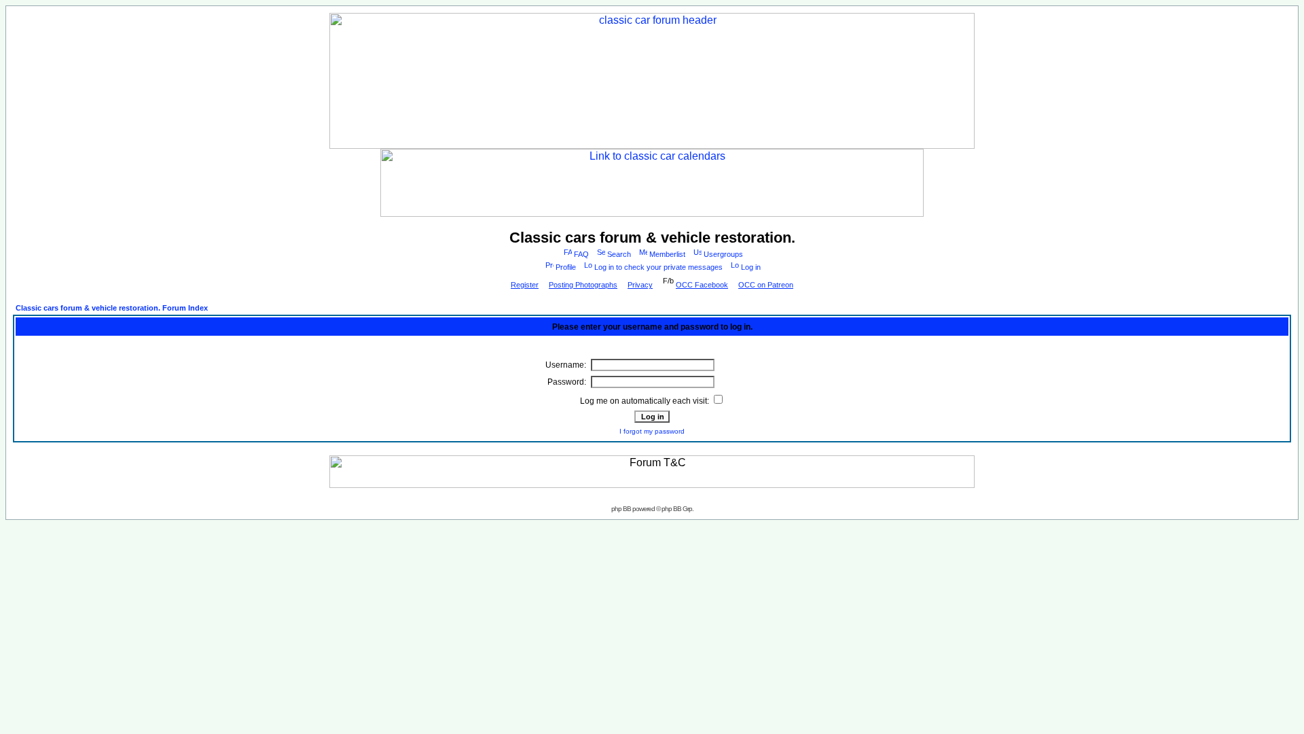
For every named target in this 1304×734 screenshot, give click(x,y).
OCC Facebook (702, 285)
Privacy (640, 285)
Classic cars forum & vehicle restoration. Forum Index (112, 308)
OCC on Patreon (765, 285)
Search (619, 254)
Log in (751, 267)
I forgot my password (652, 431)
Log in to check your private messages (658, 267)
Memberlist (667, 254)
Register (525, 285)
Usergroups (723, 254)
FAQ (581, 254)
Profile (566, 267)
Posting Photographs (583, 285)
